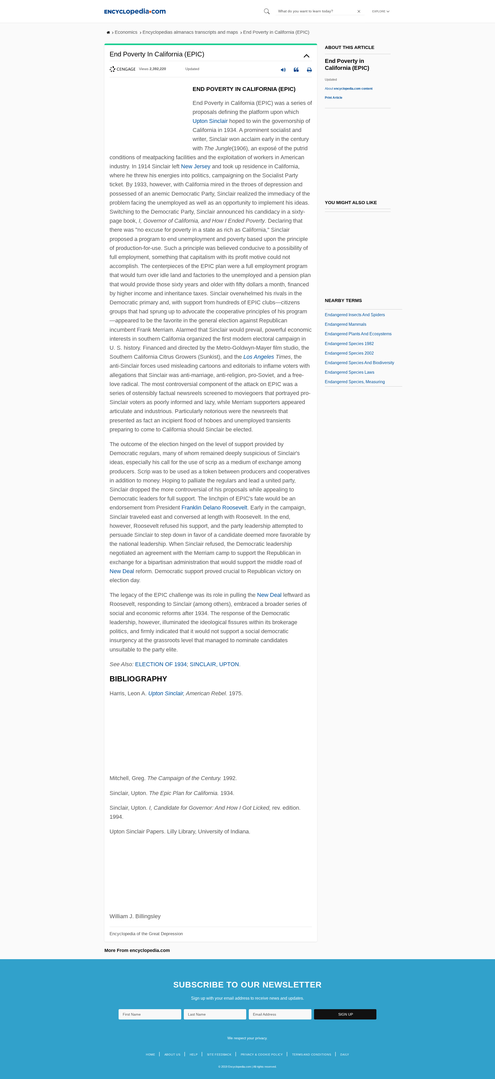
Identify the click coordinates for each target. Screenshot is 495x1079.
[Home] (135, 11)
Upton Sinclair (210, 121)
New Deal (122, 571)
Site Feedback (219, 1054)
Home (150, 1054)
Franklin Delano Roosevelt (214, 507)
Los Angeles (258, 357)
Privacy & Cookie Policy (262, 1054)
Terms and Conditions (311, 1054)
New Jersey (195, 166)
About (349, 88)
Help (194, 1054)
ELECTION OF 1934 (161, 664)
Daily (344, 1054)
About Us (172, 1054)
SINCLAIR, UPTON (214, 664)
